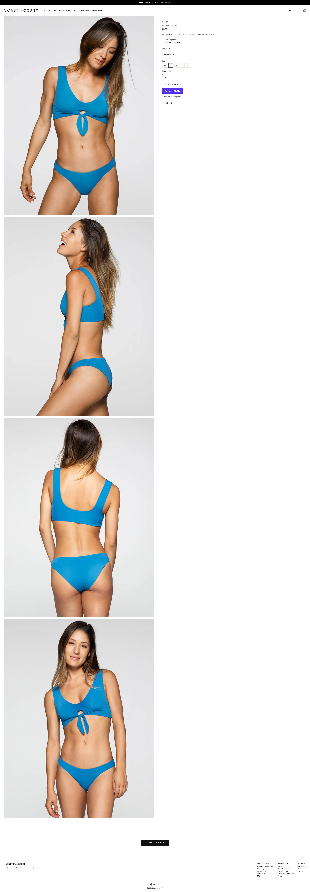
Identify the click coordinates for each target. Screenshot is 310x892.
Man (54, 10)
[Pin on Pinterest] (171, 103)
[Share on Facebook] (163, 103)
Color (166, 71)
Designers (84, 10)
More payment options (172, 97)
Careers (280, 876)
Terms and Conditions (286, 873)
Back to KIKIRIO (156, 843)
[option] (155, 2)
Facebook (302, 869)
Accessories (64, 10)
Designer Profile (168, 54)
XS (165, 65)
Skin (75, 10)
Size (163, 61)
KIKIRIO (165, 22)
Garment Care (262, 871)
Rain (164, 76)
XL (188, 65)
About (280, 866)
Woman (46, 10)
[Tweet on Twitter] (167, 103)
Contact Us (261, 873)
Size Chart (166, 49)
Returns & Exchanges (265, 866)
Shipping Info (262, 869)
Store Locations (284, 869)
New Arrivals (97, 10)
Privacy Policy (283, 871)
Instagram (302, 866)
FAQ (258, 876)
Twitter (301, 871)
